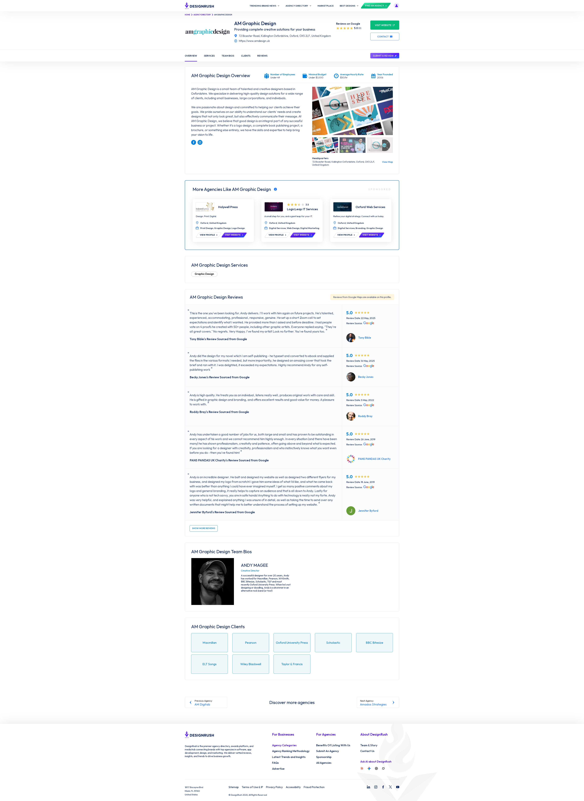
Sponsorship (324, 757)
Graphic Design (204, 274)
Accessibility (293, 787)
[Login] (396, 5)
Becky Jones (365, 377)
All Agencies (323, 762)
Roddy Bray (365, 416)
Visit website (383, 25)
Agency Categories (284, 745)
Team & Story (368, 745)
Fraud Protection (314, 787)
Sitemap (234, 787)
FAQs (275, 762)
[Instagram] (375, 787)
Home (187, 15)
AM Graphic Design (255, 23)
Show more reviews (203, 528)
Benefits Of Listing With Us (333, 745)
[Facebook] (383, 787)
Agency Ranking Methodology (290, 751)
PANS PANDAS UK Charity (374, 459)
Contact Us (367, 751)
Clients (245, 55)
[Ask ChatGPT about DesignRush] (376, 768)
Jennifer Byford (368, 510)
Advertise (278, 768)
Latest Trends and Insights (289, 757)
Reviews (262, 55)
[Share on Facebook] (193, 142)
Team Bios (228, 55)
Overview (191, 55)
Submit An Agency (327, 751)
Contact (383, 36)
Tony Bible (364, 337)
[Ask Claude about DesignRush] (361, 768)
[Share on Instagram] (200, 142)
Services (209, 55)
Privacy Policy (274, 787)
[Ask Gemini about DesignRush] (369, 768)
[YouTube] (397, 787)
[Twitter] (390, 787)
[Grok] (383, 768)
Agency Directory (202, 15)
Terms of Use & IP (252, 787)
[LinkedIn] (368, 787)
